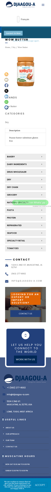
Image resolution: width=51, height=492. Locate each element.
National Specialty (18, 202)
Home (7, 47)
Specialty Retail (16, 240)
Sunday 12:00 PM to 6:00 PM (16, 470)
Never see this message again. (26, 41)
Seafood (12, 233)
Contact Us (25, 313)
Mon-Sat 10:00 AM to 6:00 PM (17, 464)
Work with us (25, 359)
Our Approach (12, 434)
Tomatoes (13, 248)
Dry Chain (12, 187)
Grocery (12, 194)
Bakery (11, 156)
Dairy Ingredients (17, 164)
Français (20, 19)
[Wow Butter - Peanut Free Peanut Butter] (25, 91)
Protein (11, 217)
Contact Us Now (13, 33)
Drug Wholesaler (16, 172)
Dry (13, 47)
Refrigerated (14, 225)
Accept (40, 484)
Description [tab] (14, 130)
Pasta (10, 210)
